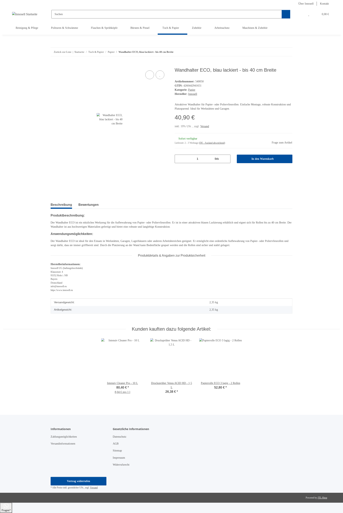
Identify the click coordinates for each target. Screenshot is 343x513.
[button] (301, 14)
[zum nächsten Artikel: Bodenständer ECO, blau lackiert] (288, 52)
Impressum (119, 457)
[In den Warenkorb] (54, 65)
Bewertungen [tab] (88, 204)
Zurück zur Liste (62, 51)
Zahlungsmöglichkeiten (64, 436)
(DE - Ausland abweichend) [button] (212, 142)
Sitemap (117, 450)
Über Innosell (306, 3)
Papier (191, 89)
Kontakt (324, 3)
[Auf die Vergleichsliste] (149, 74)
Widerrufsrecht (121, 464)
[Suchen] (286, 14)
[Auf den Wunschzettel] (160, 74)
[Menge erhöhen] (226, 159)
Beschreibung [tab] (61, 204)
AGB (116, 443)
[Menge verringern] (179, 159)
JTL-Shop (322, 497)
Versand (204, 126)
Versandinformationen (63, 443)
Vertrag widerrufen (78, 481)
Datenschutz (119, 436)
